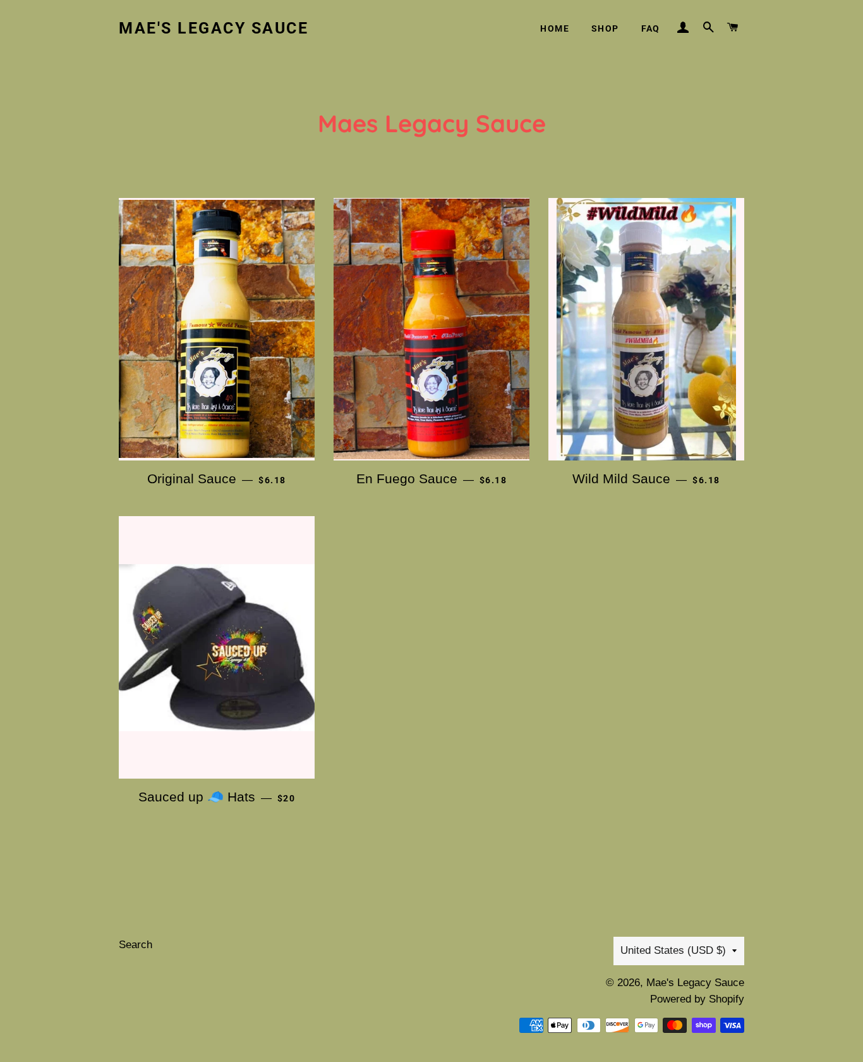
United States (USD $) (673, 950)
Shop (605, 28)
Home (554, 28)
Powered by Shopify (697, 999)
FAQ (650, 28)
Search (135, 945)
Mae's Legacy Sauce (213, 28)
